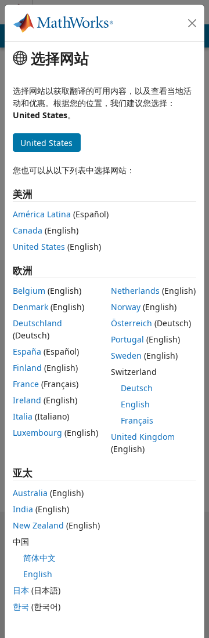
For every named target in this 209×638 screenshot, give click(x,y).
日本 (21, 590)
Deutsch (137, 387)
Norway (125, 306)
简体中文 (39, 557)
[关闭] (192, 23)
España (27, 351)
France (26, 383)
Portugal (127, 339)
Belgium (29, 290)
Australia (30, 492)
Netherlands (135, 290)
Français (137, 420)
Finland (27, 367)
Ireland (27, 400)
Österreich (131, 323)
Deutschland (37, 323)
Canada (27, 230)
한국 (21, 606)
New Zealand (38, 525)
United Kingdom (143, 436)
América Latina (42, 214)
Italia (23, 416)
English (135, 404)
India (23, 509)
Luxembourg (37, 432)
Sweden (126, 355)
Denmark (30, 306)
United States (39, 246)
